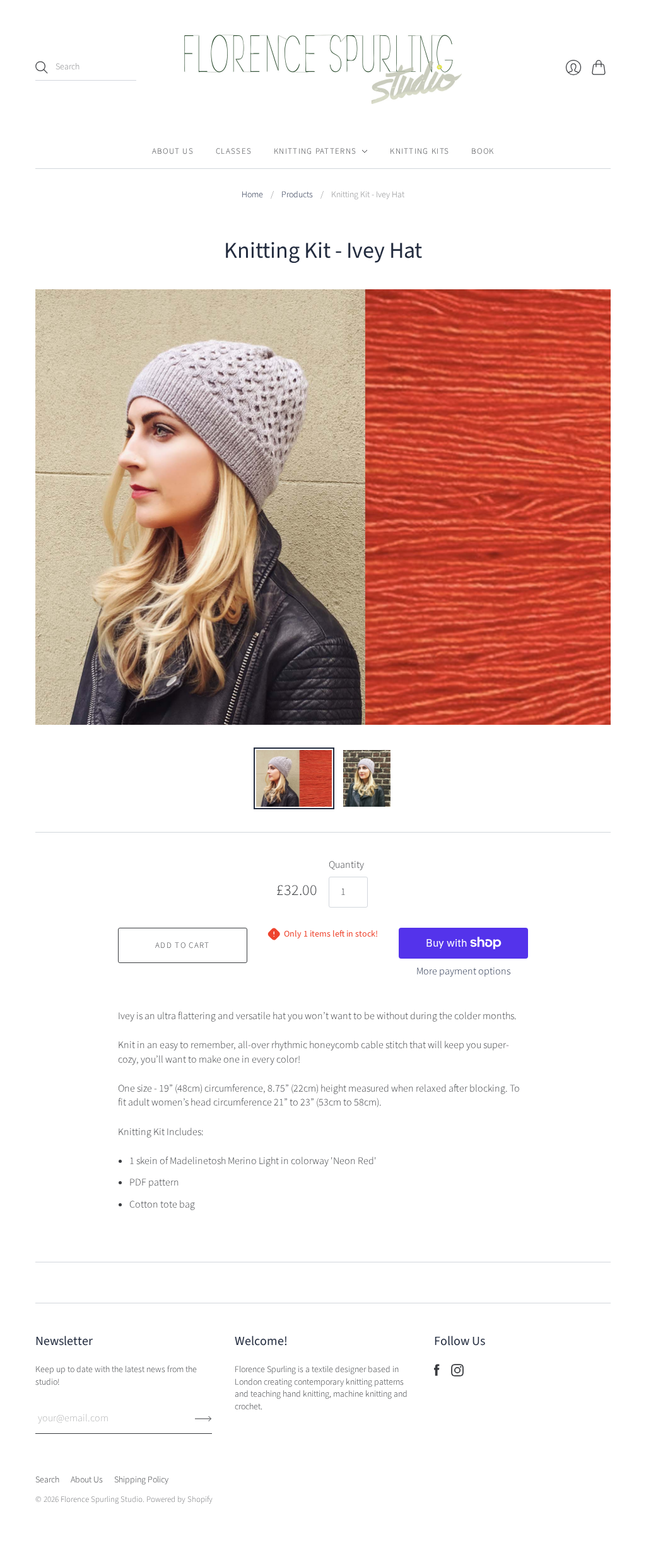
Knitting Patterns (315, 151)
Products (297, 195)
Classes (234, 151)
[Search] (41, 67)
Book (482, 151)
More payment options (463, 971)
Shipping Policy (141, 1480)
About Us (173, 151)
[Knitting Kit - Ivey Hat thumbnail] (294, 778)
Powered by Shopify (179, 1499)
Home (252, 195)
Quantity (346, 865)
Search (47, 1480)
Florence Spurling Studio (102, 1499)
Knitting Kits (419, 151)
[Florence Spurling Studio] (323, 67)
